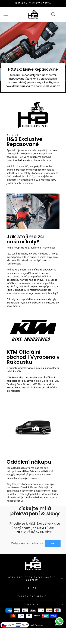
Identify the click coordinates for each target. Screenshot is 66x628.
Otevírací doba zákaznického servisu (32, 578)
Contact (32, 604)
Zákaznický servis (32, 596)
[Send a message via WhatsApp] (59, 621)
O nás (32, 588)
